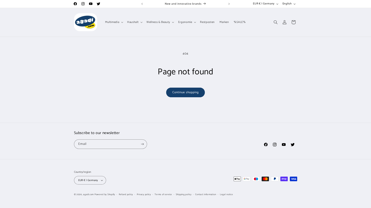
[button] (114, 22)
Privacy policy (144, 194)
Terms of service (163, 194)
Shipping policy (183, 194)
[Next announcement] (229, 4)
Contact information (205, 194)
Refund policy (126, 194)
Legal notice (226, 194)
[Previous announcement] (142, 4)
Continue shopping (185, 92)
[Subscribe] (142, 144)
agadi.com (88, 194)
